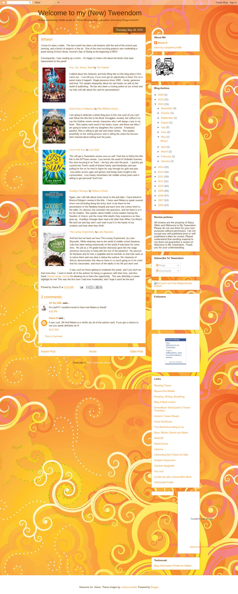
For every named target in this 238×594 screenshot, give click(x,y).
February (166, 156)
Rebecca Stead (100, 191)
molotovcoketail (129, 587)
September (167, 117)
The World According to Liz (169, 427)
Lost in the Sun (77, 149)
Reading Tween (162, 385)
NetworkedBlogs (173, 340)
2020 (161, 94)
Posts (161, 265)
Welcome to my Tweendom (172, 346)
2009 (161, 190)
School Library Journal (58, 276)
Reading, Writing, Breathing (169, 396)
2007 (161, 200)
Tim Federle (103, 67)
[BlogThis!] (91, 287)
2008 (161, 195)
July (163, 127)
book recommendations (174, 354)
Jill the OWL (55, 303)
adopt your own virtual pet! (202, 547)
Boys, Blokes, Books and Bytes (171, 432)
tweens (169, 357)
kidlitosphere (171, 353)
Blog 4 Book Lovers (165, 402)
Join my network (175, 362)
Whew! (164, 141)
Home (93, 351)
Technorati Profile (163, 482)
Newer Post (48, 351)
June (164, 132)
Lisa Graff (94, 149)
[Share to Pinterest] (101, 287)
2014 (161, 167)
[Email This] (87, 287)
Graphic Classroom (164, 460)
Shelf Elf (158, 438)
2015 (161, 104)
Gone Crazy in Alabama (81, 108)
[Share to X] (94, 287)
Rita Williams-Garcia (108, 108)
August (165, 122)
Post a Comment (53, 336)
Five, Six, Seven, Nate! (81, 67)
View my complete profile (168, 47)
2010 (161, 186)
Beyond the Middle (164, 391)
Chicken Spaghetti (164, 465)
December (167, 108)
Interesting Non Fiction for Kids (171, 454)
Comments (164, 270)
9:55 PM (53, 311)
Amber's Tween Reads (166, 416)
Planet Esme (161, 443)
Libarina (158, 449)
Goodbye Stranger (78, 191)
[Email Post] (81, 287)
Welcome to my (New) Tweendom (90, 13)
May (163, 136)
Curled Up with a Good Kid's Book (172, 476)
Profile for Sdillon (182, 565)
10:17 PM (54, 329)
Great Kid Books (163, 421)
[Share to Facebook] (97, 287)
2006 (161, 205)
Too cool (158, 471)
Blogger (154, 587)
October (166, 113)
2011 (161, 181)
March (165, 151)
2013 (161, 171)
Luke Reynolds (105, 232)
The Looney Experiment (82, 232)
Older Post (136, 351)
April (164, 146)
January (166, 161)
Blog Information (163, 565)
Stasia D (53, 318)
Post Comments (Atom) (99, 362)
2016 (161, 99)
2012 (161, 176)
